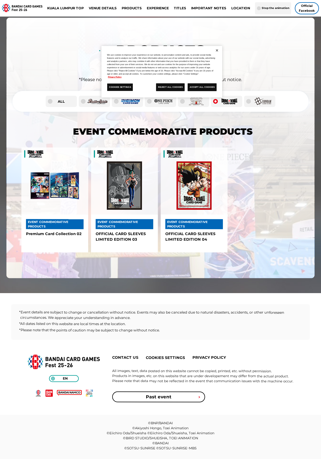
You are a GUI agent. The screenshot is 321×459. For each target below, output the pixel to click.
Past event (158, 396)
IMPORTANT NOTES (208, 8)
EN (65, 378)
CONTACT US (125, 357)
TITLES (180, 8)
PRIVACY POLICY (209, 357)
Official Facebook (307, 8)
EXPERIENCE (158, 8)
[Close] (217, 50)
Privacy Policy (114, 77)
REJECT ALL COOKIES (170, 87)
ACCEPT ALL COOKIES (202, 87)
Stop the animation (275, 8)
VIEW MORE (54, 200)
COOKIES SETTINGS (165, 357)
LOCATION (240, 8)
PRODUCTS (132, 8)
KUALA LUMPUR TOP (65, 8)
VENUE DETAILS (103, 8)
